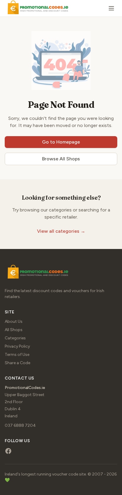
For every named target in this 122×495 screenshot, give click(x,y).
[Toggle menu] (111, 8)
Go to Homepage (61, 142)
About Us (14, 321)
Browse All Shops (61, 159)
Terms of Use (17, 354)
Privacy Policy (17, 346)
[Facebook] (8, 451)
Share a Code (17, 362)
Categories (15, 338)
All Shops (14, 329)
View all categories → (61, 231)
